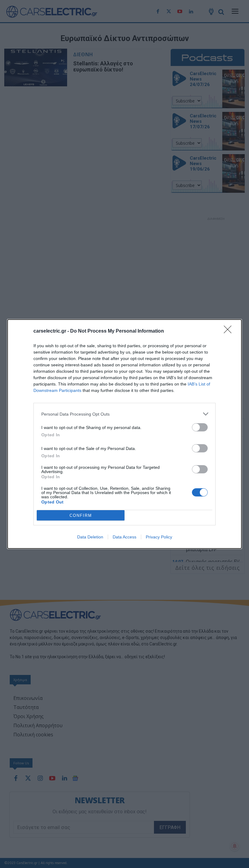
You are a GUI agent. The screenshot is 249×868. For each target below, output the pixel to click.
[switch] (200, 427)
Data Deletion (90, 536)
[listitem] (124, 414)
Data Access (124, 536)
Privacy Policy (159, 536)
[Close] (229, 331)
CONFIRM (81, 515)
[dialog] (124, 434)
